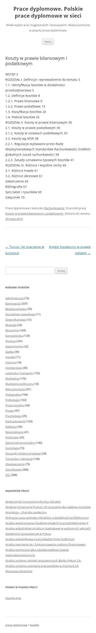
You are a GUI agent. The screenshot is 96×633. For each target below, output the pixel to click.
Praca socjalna (14, 405)
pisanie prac (13, 598)
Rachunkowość (54, 208)
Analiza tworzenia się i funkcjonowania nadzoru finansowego (45, 544)
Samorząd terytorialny (20, 443)
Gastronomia (14, 346)
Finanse (10, 341)
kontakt (34, 625)
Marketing (12, 378)
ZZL (7, 475)
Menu (48, 41)
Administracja (14, 298)
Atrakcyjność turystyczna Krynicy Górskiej (33, 502)
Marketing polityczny (19, 384)
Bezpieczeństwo (16, 309)
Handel (10, 357)
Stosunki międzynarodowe (23, 453)
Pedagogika (13, 395)
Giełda (9, 352)
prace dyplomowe (16, 625)
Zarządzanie (13, 470)
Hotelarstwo (13, 368)
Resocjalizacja (14, 432)
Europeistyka (14, 336)
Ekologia (11, 325)
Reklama (11, 427)
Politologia (12, 400)
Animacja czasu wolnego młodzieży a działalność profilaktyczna (47, 518)
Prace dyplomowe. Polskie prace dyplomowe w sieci (48, 12)
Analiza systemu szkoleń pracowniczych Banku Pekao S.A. (43, 561)
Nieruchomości (15, 389)
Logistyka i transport (19, 373)
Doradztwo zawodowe (20, 314)
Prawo (9, 411)
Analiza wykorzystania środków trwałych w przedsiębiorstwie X (46, 523)
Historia (10, 362)
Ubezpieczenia (14, 464)
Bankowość (13, 304)
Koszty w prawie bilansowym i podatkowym (34, 213)
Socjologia (12, 448)
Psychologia (13, 416)
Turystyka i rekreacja (19, 459)
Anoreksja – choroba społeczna (25, 512)
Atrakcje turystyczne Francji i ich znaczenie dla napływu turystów (48, 507)
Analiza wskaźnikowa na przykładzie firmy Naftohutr (40, 539)
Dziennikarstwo (15, 320)
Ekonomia (12, 330)
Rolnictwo (12, 437)
